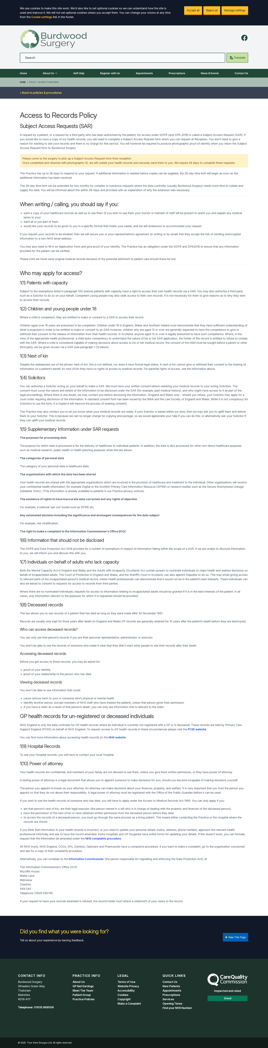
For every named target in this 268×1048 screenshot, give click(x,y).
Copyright (124, 999)
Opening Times (172, 1003)
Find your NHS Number (177, 1008)
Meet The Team (83, 990)
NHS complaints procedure (103, 838)
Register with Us (110, 73)
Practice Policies (84, 999)
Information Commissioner (86, 859)
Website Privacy (128, 986)
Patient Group (82, 994)
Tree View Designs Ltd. (39, 1042)
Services (168, 999)
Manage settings (235, 10)
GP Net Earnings (83, 986)
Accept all (193, 10)
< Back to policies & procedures (41, 92)
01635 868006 (44, 1007)
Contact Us (241, 73)
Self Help (78, 73)
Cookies (123, 994)
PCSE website (197, 729)
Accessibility (126, 990)
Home (23, 73)
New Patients (171, 986)
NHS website (117, 737)
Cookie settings (41, 17)
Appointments (144, 73)
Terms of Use (126, 981)
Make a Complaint (129, 1003)
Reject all (212, 10)
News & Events (210, 73)
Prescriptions (177, 73)
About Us (48, 73)
